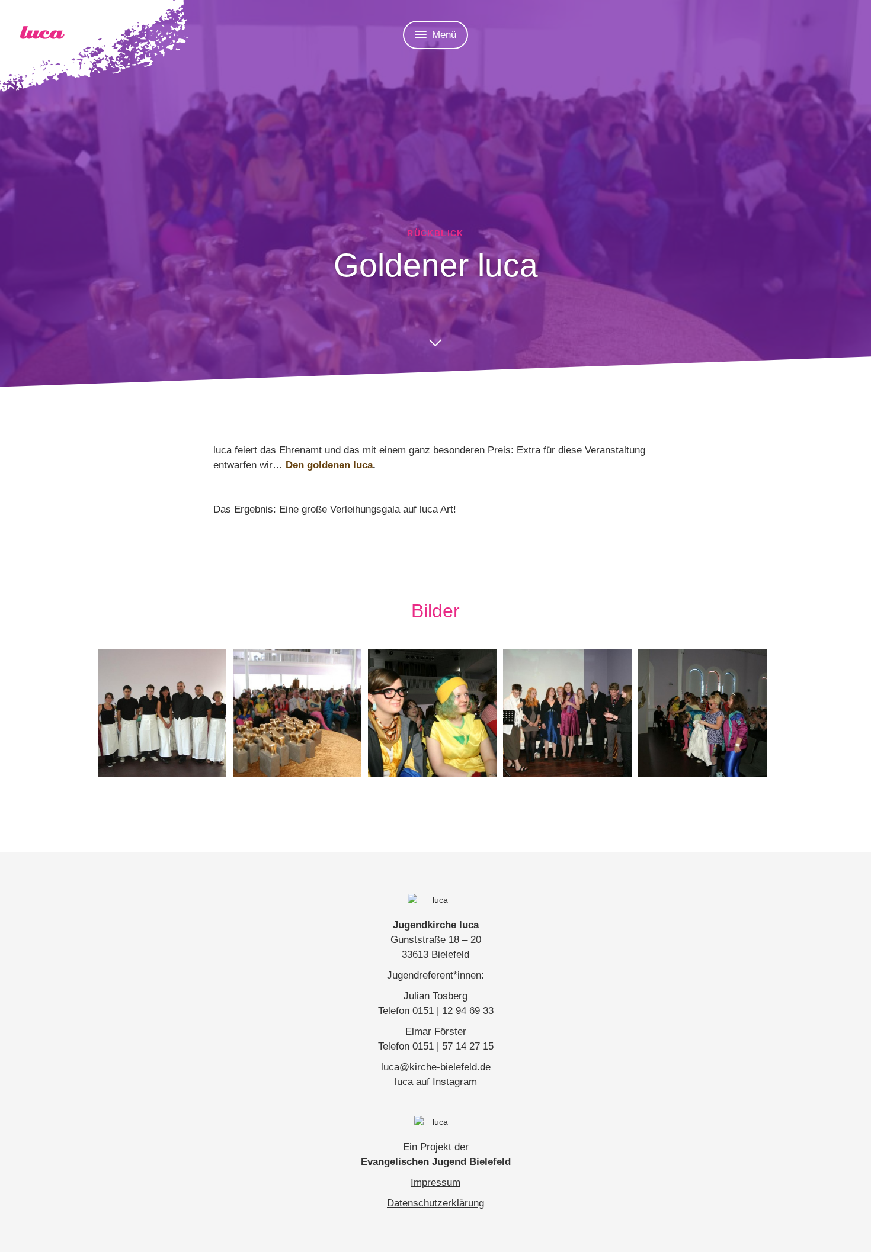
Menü (444, 34)
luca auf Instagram (436, 1081)
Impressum (435, 1182)
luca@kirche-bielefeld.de (436, 1067)
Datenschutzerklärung (435, 1203)
